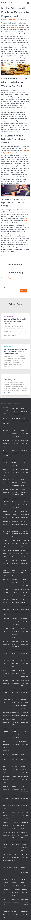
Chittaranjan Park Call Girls (16, 892)
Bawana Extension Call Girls (15, 702)
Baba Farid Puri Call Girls (6, 611)
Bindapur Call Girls (15, 788)
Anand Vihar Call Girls (7, 491)
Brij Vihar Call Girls (6, 797)
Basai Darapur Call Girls (6, 692)
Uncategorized (8, 316)
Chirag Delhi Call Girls (6, 882)
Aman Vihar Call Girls (6, 461)
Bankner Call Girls (6, 682)
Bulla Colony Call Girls (6, 815)
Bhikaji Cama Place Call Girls (7, 779)
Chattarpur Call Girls (16, 843)
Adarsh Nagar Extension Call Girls (6, 422)
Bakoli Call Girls (6, 662)
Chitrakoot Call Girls (7, 891)
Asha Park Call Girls (24, 532)
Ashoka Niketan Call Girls (6, 563)
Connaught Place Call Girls (6, 914)
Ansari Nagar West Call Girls (7, 514)
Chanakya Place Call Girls (15, 825)
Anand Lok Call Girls (6, 481)
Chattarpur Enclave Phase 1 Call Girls (25, 846)
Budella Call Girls (15, 797)
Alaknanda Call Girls (24, 442)
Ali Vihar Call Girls (15, 452)
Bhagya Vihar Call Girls (24, 731)
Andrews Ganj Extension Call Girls (15, 503)
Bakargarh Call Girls (6, 652)
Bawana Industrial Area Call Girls (24, 704)
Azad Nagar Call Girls (6, 591)
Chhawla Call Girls (15, 868)
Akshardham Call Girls (16, 442)
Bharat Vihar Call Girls (6, 769)
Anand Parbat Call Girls (25, 482)
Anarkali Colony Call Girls (15, 492)
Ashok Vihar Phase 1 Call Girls (25, 543)
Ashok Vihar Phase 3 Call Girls (16, 553)
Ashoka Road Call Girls (15, 563)
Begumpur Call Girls (24, 714)
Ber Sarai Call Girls (24, 721)
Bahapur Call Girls (6, 643)
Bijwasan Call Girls (6, 788)
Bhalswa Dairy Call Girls (6, 757)
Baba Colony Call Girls (24, 602)
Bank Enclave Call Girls (24, 673)
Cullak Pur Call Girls (24, 913)
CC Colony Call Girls (24, 814)
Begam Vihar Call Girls (16, 714)
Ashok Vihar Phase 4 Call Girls (25, 553)
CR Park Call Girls (15, 913)
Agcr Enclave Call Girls (15, 433)
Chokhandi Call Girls (24, 891)
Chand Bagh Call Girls (7, 834)
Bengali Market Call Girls (16, 722)
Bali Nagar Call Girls (24, 662)
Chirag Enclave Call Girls (15, 882)
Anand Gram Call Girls (25, 471)
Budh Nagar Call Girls (25, 797)
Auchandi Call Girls (6, 581)
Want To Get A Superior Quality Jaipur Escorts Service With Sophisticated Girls (15, 351)
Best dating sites (10, 380)
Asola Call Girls (24, 571)
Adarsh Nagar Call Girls (24, 411)
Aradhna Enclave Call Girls (15, 514)
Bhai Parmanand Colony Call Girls (6, 746)
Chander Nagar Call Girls (15, 835)
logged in (10, 278)
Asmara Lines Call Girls (15, 572)
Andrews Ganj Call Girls (6, 501)
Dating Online (8, 377)
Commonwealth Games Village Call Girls (25, 903)
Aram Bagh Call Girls (6, 523)
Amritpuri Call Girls (15, 471)
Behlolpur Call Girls (6, 721)
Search (6, 287)
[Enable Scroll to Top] (27, 917)
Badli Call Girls (6, 630)
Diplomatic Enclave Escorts (14, 27)
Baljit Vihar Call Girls (16, 672)
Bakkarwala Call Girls (25, 652)
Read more (13, 335)
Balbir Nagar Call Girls (15, 663)
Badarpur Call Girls (6, 620)
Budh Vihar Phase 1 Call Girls (7, 805)
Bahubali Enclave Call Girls (15, 644)
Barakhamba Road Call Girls (25, 683)
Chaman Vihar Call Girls (6, 825)
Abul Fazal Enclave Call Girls (15, 411)
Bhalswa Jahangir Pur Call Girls (15, 758)
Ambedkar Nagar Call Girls (24, 462)
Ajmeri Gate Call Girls (25, 432)
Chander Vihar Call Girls (24, 835)
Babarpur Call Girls (15, 610)
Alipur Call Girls (25, 452)
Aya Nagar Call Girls (15, 581)
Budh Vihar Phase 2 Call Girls (16, 805)
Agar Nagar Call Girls (7, 432)
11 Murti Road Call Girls (6, 410)
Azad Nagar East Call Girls (16, 592)
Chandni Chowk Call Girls (6, 844)
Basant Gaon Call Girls (15, 692)
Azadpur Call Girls (6, 601)
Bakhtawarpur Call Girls (16, 653)
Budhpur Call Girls (24, 804)
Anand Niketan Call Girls (15, 482)
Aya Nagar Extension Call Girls (24, 582)
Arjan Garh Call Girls (15, 523)
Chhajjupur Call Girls (25, 856)
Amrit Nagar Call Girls (6, 472)
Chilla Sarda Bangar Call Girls (25, 871)
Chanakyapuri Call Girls (25, 825)
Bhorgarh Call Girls (24, 778)
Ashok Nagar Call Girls (6, 543)
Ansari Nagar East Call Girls (25, 501)
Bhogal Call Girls (16, 778)
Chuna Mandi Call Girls (6, 902)
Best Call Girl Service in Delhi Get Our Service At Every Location (15, 321)
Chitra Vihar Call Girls (24, 882)
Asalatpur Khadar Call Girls (16, 533)
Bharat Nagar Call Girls (24, 757)
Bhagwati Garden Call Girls (6, 731)
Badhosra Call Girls (24, 620)
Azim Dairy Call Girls (15, 601)
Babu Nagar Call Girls (25, 610)
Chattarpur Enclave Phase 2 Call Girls (7, 859)
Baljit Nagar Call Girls (6, 673)
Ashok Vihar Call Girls (16, 542)
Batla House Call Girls (25, 691)
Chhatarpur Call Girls (7, 868)
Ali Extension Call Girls (6, 453)
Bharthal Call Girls (15, 768)
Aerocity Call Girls (24, 419)
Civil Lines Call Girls (15, 901)
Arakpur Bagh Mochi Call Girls (25, 514)
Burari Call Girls (16, 814)
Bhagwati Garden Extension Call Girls (15, 733)
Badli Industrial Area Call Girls (15, 633)
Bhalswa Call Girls (24, 743)
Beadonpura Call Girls (7, 714)
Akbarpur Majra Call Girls (6, 443)
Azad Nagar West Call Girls (25, 592)
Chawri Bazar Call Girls (15, 857)
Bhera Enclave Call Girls (24, 769)
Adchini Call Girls (16, 419)
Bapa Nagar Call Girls (15, 682)
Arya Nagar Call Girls (6, 532)
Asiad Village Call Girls (7, 572)
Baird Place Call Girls (25, 643)
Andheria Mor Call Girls (24, 492)
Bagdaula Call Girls (24, 630)
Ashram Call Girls (24, 562)
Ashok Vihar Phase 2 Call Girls (7, 553)
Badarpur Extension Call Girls (15, 621)
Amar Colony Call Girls (15, 462)
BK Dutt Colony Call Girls (24, 789)
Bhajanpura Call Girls (16, 743)
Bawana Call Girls (7, 701)
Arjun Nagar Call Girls (24, 524)
